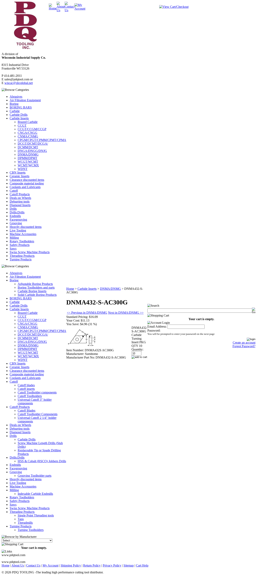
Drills (13, 208)
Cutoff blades (26, 385)
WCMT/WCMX (28, 165)
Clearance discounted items (27, 179)
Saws (13, 248)
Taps (21, 519)
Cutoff (14, 190)
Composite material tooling (27, 183)
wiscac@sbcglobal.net (18, 83)
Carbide (15, 111)
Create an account (244, 342)
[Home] (53, 8)
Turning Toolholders (31, 530)
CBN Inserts (17, 172)
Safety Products (20, 245)
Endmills (15, 216)
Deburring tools (20, 201)
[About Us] (61, 10)
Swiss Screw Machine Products (30, 252)
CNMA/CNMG (28, 136)
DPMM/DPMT (27, 158)
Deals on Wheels (20, 198)
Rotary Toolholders (22, 241)
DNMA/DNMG (28, 154)
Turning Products (21, 259)
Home (70, 288)
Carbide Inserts (19, 118)
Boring (14, 104)
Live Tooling (18, 230)
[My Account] (79, 8)
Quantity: (137, 349)
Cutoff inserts (26, 388)
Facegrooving (18, 219)
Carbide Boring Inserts (32, 291)
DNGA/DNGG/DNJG (32, 151)
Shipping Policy (71, 565)
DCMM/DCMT (28, 147)
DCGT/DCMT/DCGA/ (33, 143)
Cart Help (142, 565)
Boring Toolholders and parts (36, 287)
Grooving (16, 223)
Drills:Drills (17, 212)
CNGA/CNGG (27, 132)
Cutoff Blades (26, 410)
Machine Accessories (23, 234)
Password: (153, 330)
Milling (14, 237)
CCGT (22, 125)
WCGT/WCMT (28, 161)
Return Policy (92, 565)
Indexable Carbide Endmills (35, 493)
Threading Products (22, 255)
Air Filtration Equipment (25, 100)
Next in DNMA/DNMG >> (126, 312)
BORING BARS (21, 107)
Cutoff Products (20, 194)
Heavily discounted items (26, 227)
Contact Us (33, 565)
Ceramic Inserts (19, 176)
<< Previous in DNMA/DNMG (87, 312)
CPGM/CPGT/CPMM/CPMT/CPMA (42, 140)
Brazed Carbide (28, 122)
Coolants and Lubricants (25, 187)
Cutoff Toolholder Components (37, 414)
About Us (17, 565)
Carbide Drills (19, 114)
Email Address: (157, 326)
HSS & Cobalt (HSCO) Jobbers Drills (42, 461)
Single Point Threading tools (36, 515)
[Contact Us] (69, 10)
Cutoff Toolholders (30, 396)
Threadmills (25, 522)
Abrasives (16, 96)
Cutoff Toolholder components (37, 392)
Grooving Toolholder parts (34, 475)
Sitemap (128, 565)
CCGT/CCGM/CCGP (32, 129)
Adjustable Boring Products (35, 284)
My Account (50, 565)
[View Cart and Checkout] (174, 6)
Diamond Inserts (20, 205)
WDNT (23, 169)
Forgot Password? (244, 346)
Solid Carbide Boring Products (37, 294)
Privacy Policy (112, 565)
